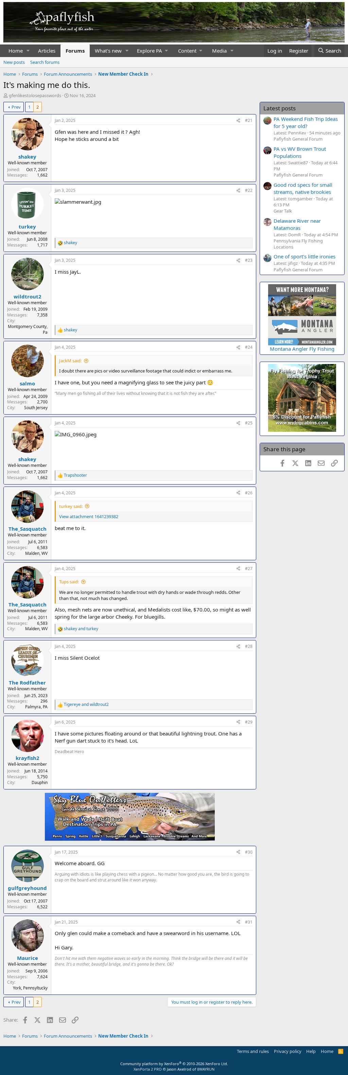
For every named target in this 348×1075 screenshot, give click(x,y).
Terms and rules (253, 1051)
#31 (249, 922)
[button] (28, 50)
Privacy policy (287, 1051)
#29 (249, 722)
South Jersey (36, 408)
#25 (249, 423)
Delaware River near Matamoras (297, 224)
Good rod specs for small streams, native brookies (303, 188)
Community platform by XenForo (174, 1063)
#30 (249, 852)
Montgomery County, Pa (28, 329)
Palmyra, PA (36, 707)
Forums (75, 50)
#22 (249, 190)
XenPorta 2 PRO (148, 1069)
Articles (46, 50)
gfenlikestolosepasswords (35, 95)
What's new (108, 50)
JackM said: (70, 361)
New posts (14, 62)
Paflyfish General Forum (298, 139)
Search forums (44, 62)
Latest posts (279, 108)
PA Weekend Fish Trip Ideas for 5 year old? (306, 122)
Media (219, 50)
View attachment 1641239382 (88, 516)
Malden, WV (36, 553)
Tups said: (69, 582)
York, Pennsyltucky (30, 988)
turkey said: (71, 506)
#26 (249, 493)
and (81, 629)
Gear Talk (283, 211)
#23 (249, 260)
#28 (249, 646)
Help (311, 1051)
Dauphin (40, 782)
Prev (16, 107)
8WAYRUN (205, 1069)
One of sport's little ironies (304, 256)
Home (15, 50)
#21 (249, 120)
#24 (249, 347)
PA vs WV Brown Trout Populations (300, 152)
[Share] (238, 121)
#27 (249, 568)
